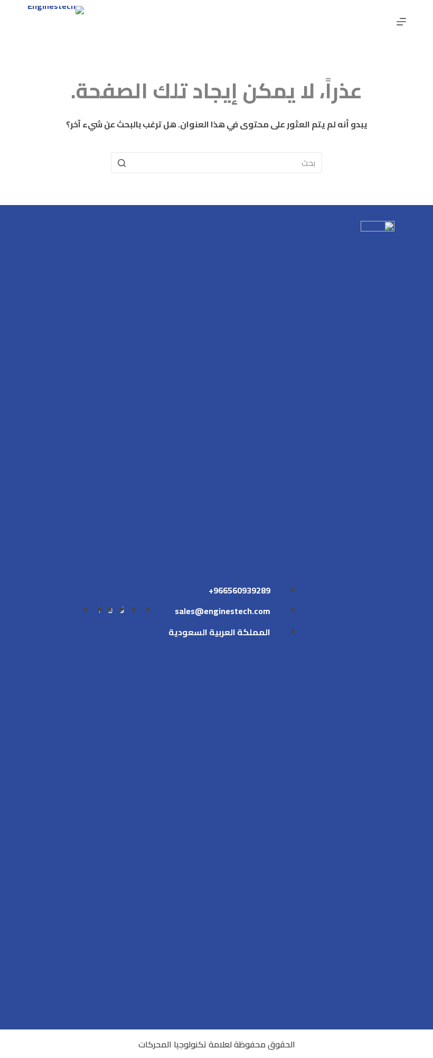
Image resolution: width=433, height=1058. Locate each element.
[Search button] (121, 162)
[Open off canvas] (401, 21)
